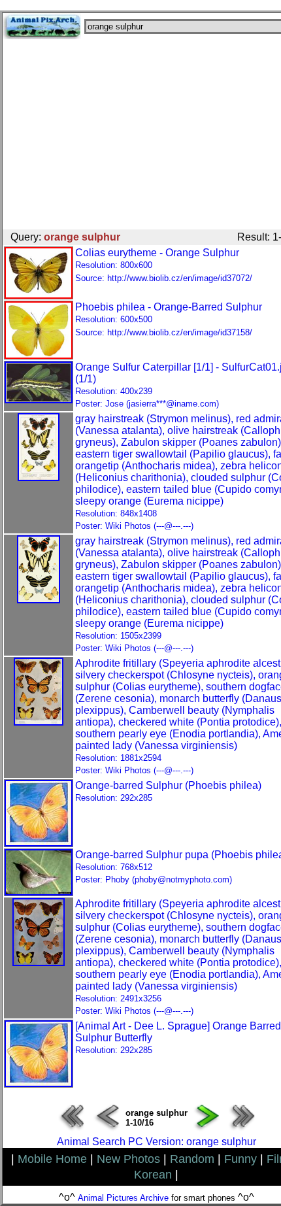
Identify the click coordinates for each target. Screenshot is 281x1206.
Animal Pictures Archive (123, 1198)
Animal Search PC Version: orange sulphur (156, 1141)
